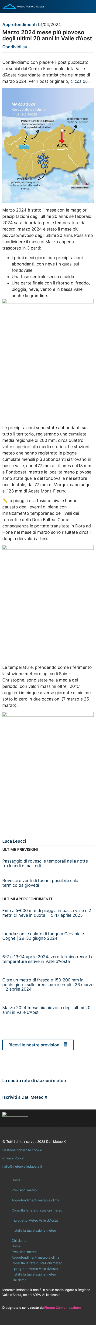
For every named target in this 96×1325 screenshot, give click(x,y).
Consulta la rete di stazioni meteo (37, 1210)
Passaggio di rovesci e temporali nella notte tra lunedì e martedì (45, 863)
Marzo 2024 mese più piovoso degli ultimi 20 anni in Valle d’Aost (46, 1010)
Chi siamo (19, 1240)
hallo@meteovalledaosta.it (22, 1166)
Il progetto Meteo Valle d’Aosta (35, 1220)
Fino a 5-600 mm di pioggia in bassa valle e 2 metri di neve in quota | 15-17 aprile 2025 (46, 913)
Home (16, 1180)
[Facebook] (62, 1118)
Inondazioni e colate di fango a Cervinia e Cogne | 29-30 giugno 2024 (43, 936)
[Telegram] (88, 1118)
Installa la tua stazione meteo (34, 1230)
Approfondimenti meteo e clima (35, 1200)
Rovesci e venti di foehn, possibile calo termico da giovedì (40, 883)
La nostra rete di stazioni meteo (34, 1080)
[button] (30, 48)
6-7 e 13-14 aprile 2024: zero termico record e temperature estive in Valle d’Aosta (47, 959)
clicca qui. (80, 81)
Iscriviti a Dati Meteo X (24, 1097)
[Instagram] (75, 1118)
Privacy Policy (13, 1158)
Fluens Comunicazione (62, 1308)
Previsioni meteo (24, 1190)
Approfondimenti (19, 24)
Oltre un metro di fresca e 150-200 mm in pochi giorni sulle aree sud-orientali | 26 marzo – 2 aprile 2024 (48, 984)
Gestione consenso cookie (22, 1150)
